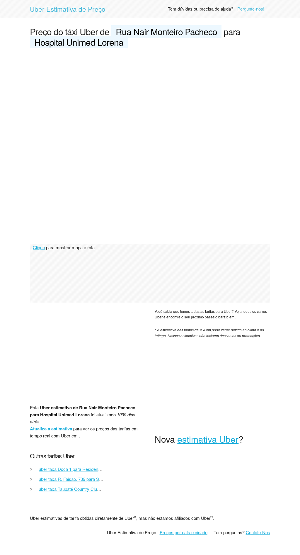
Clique (39, 247)
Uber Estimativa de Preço (67, 8)
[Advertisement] (150, 97)
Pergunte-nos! (250, 9)
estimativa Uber (207, 439)
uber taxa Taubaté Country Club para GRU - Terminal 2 (91, 489)
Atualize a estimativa (51, 428)
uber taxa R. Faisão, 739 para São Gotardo (79, 479)
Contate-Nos (258, 532)
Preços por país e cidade (183, 532)
